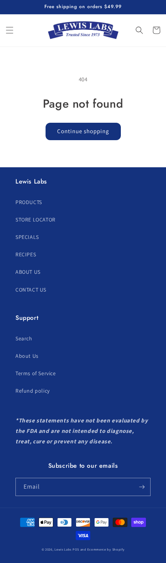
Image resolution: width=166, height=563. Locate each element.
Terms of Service (35, 373)
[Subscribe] (141, 487)
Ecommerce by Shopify (105, 549)
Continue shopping (83, 131)
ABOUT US (28, 271)
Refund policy (32, 390)
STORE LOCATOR (35, 219)
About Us (27, 355)
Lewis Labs (62, 549)
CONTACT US (30, 289)
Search (23, 338)
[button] (9, 30)
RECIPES (25, 254)
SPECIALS (27, 236)
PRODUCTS (28, 202)
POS (76, 549)
